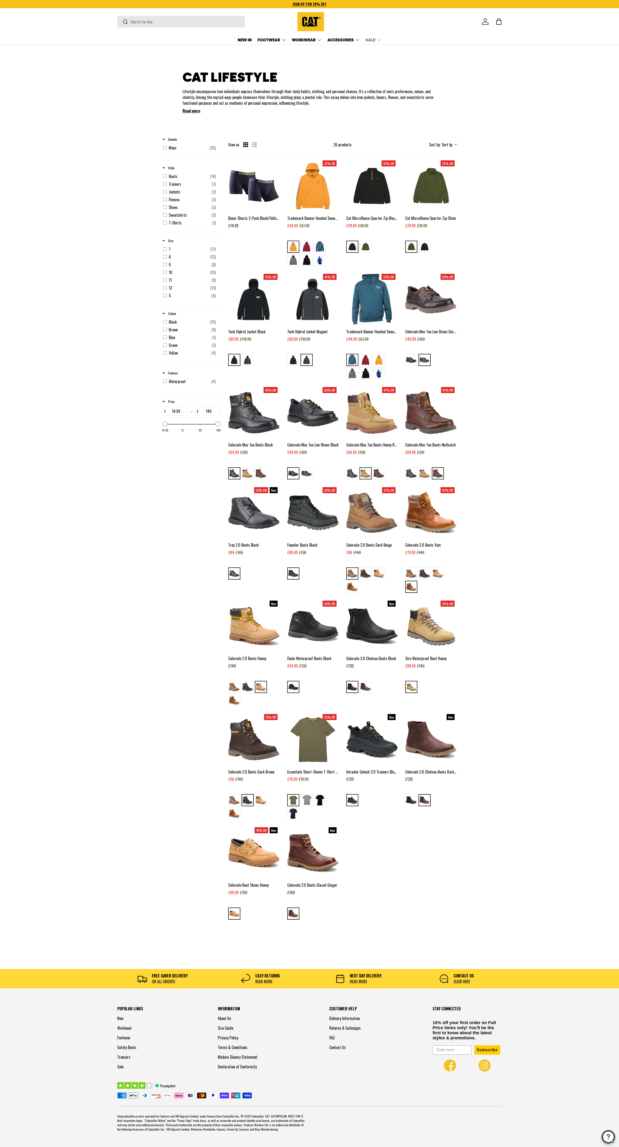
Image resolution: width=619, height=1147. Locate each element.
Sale (120, 1067)
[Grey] (307, 800)
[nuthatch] (261, 473)
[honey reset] (248, 473)
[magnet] (248, 360)
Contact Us (337, 1047)
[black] (234, 360)
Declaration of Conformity (237, 1067)
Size (170, 240)
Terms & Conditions (232, 1047)
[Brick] (307, 247)
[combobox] (181, 22)
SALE (370, 39)
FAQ (332, 1038)
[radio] (245, 144)
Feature (172, 373)
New (120, 1018)
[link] (450, 1065)
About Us (224, 1018)
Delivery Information (344, 1018)
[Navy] (293, 813)
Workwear (124, 1028)
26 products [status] (342, 145)
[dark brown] (425, 360)
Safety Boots (126, 1047)
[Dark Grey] (293, 260)
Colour (171, 313)
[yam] (352, 587)
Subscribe (487, 1050)
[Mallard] (320, 247)
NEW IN (245, 39)
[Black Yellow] (352, 247)
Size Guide (225, 1028)
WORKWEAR (304, 39)
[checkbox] (190, 147)
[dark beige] (352, 573)
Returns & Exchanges (345, 1028)
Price (171, 401)
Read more (191, 111)
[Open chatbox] (608, 1137)
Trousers (123, 1057)
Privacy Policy (228, 1038)
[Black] (307, 260)
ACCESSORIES (340, 39)
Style (170, 167)
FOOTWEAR (269, 39)
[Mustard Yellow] (293, 247)
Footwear (124, 1038)
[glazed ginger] (293, 914)
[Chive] (366, 247)
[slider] (165, 424)
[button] (499, 21)
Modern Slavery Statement (238, 1057)
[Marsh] (293, 800)
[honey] (379, 573)
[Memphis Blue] (320, 260)
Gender (172, 139)
